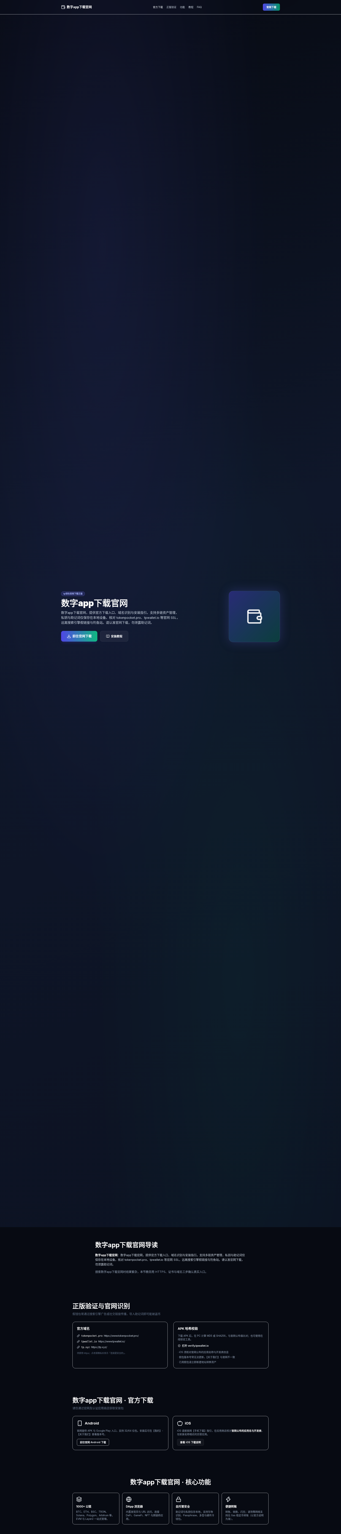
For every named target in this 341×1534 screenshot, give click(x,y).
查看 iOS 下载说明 (190, 1442)
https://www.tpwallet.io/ (111, 1341)
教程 (190, 7)
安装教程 (116, 636)
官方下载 (158, 7)
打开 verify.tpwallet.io (195, 1345)
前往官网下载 (82, 636)
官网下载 (271, 7)
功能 (182, 7)
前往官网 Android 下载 (93, 1442)
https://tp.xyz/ (99, 1347)
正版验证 (171, 7)
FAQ (199, 7)
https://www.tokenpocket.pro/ (121, 1335)
